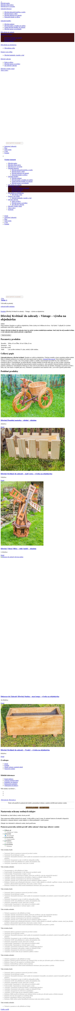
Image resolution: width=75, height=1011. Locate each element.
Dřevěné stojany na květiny (12, 64)
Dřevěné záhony (9, 41)
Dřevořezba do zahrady (7, 32)
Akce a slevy (4, 70)
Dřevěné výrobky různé (7, 68)
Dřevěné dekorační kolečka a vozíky (15, 12)
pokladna (11, 306)
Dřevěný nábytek (6, 59)
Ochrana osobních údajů (11, 780)
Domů (6, 216)
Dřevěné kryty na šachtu (8, 6)
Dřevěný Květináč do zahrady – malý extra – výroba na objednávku (26, 474)
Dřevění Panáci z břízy (11, 14)
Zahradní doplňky (6, 21)
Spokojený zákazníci (10, 146)
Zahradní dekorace (6, 9)
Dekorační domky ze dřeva (12, 17)
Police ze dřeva (8, 62)
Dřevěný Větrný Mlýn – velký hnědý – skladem (18, 549)
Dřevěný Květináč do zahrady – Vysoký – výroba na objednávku (25, 750)
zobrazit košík (5, 306)
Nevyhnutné (10, 835)
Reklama (9, 846)
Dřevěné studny (5, 3)
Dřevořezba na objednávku (8, 45)
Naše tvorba (7, 149)
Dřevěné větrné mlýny (7, 5)
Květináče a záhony (6, 34)
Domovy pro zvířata (6, 52)
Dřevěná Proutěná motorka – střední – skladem (18, 420)
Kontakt (6, 153)
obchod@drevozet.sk (49, 359)
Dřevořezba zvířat (9, 48)
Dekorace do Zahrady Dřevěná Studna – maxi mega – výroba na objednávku (30, 696)
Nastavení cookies (9, 769)
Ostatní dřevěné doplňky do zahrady (14, 27)
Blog (5, 148)
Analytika (9, 842)
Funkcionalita (11, 839)
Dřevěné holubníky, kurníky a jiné (14, 55)
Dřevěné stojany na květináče (12, 29)
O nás (6, 151)
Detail (2, 427)
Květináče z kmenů (10, 39)
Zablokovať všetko (12, 832)
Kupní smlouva (8, 779)
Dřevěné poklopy (9, 24)
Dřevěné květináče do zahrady (13, 38)
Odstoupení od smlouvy (11, 785)
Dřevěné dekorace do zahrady (13, 15)
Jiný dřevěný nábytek (10, 65)
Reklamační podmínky (10, 784)
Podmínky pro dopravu (11, 782)
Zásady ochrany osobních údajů (13, 767)
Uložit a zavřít (5, 1009)
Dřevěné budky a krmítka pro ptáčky (15, 26)
